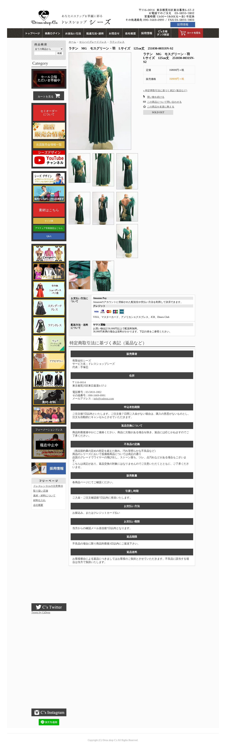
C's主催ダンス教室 (163, 33)
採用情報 (182, 24)
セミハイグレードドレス (92, 42)
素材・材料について (44, 495)
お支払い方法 (73, 33)
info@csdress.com (104, 398)
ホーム (72, 42)
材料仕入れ (39, 500)
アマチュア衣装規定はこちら (49, 228)
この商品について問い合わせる (164, 102)
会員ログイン (52, 33)
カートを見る (190, 33)
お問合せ (114, 33)
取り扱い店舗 (40, 491)
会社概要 (130, 33)
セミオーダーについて (48, 112)
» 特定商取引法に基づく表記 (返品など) (165, 90)
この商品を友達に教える (160, 106)
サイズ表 (49, 221)
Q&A (48, 236)
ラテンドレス (117, 42)
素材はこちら (49, 210)
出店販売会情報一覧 (49, 144)
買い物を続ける (155, 97)
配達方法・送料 (95, 33)
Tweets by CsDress (40, 612)
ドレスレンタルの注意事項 (48, 486)
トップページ (32, 33)
